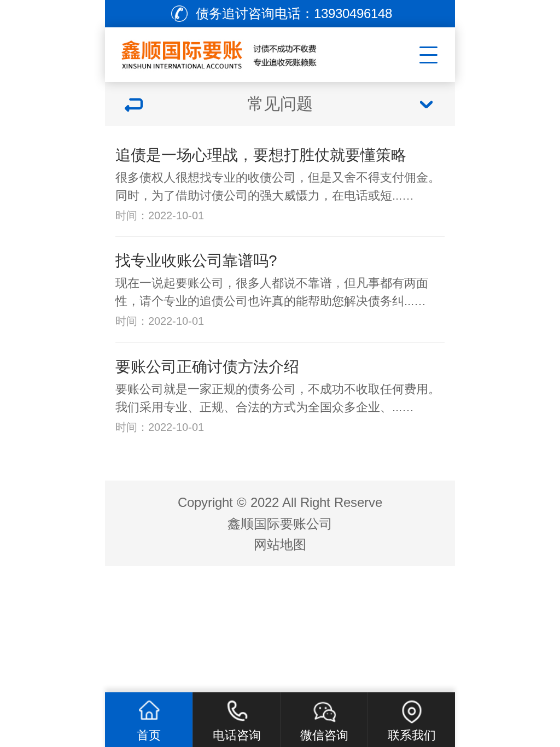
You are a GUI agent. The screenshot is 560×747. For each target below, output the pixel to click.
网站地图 (280, 544)
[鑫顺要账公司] (239, 52)
